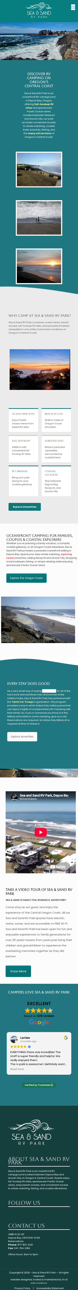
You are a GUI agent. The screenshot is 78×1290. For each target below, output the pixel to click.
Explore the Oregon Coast (26, 578)
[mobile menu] (73, 7)
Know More (18, 971)
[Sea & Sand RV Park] (39, 10)
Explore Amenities (24, 507)
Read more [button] (17, 1069)
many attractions (40, 133)
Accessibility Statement (50, 1288)
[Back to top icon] (70, 1282)
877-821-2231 (25, 1244)
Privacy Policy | (24, 1288)
